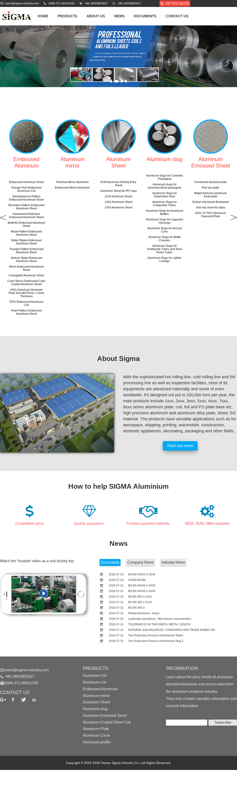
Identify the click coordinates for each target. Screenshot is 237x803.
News (119, 16)
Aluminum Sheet (96, 702)
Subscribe (223, 722)
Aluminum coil (94, 682)
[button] (111, 81)
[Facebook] (16, 699)
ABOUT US (96, 16)
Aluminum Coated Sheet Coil (107, 722)
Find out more (180, 445)
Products (67, 16)
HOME (43, 16)
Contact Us (177, 16)
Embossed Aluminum (100, 689)
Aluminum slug (95, 709)
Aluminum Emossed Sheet (105, 716)
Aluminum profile (97, 742)
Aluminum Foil (95, 676)
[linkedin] (37, 699)
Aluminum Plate (96, 729)
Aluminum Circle (96, 735)
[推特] (26, 699)
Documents (145, 16)
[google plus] (5, 699)
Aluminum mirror (96, 695)
